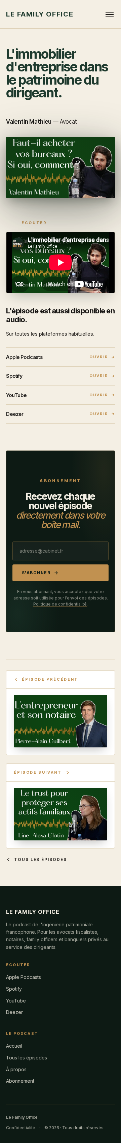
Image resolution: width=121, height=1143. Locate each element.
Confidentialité (20, 1127)
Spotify (14, 989)
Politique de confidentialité (60, 604)
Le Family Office (40, 14)
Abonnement (20, 1081)
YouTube (16, 1000)
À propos (16, 1069)
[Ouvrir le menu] (109, 14)
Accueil (14, 1046)
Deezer (14, 1012)
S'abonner (36, 572)
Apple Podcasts (23, 977)
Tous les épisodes (40, 859)
